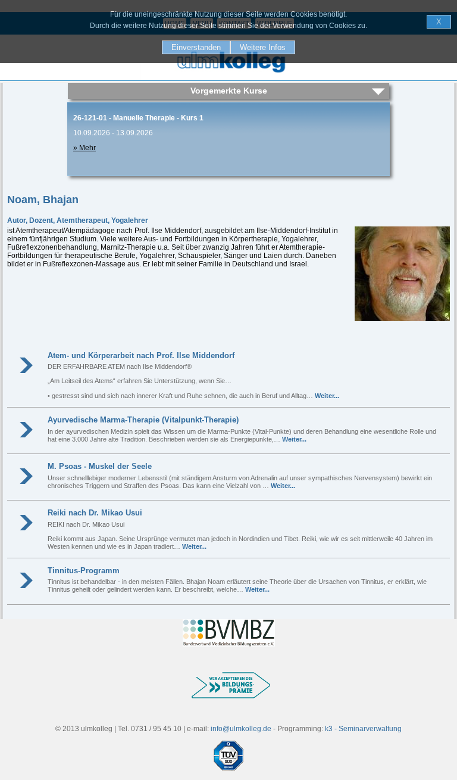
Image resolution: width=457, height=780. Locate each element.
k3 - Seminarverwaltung (363, 729)
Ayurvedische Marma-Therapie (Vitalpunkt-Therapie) (143, 419)
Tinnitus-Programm (84, 570)
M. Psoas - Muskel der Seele (100, 466)
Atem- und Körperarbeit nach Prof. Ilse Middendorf (141, 355)
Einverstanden (196, 47)
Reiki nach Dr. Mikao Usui (95, 512)
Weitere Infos (263, 47)
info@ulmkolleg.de (241, 729)
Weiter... (327, 395)
